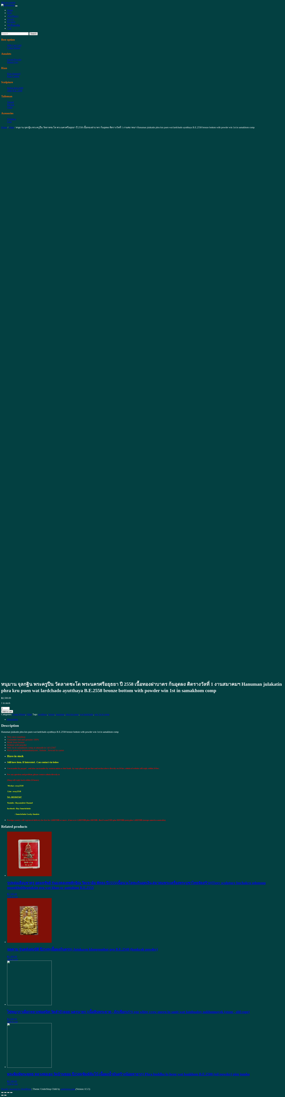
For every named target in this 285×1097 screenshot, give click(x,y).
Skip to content (8, 2)
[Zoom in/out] (11, 1092)
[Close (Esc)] (2, 1092)
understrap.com (68, 1089)
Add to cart (7, 711)
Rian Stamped (13, 73)
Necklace (11, 119)
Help (9, 13)
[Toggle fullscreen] (8, 1092)
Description (12, 719)
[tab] (145, 719)
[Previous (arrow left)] (2, 1095)
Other (9, 107)
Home (10, 10)
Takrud (10, 102)
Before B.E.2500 (15, 88)
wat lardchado (86, 714)
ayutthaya (42, 714)
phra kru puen (72, 714)
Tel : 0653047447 (14, 797)
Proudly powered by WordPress (16, 1089)
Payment (11, 22)
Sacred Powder (14, 59)
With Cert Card (14, 45)
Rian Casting (13, 76)
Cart (9, 28)
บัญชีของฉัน (13, 25)
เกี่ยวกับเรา (12, 16)
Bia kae (10, 105)
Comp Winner (13, 48)
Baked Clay (12, 62)
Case (9, 121)
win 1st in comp (101, 714)
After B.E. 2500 (14, 90)
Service (10, 19)
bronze (51, 714)
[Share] (5, 1092)
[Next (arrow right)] (5, 1095)
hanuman (60, 714)
